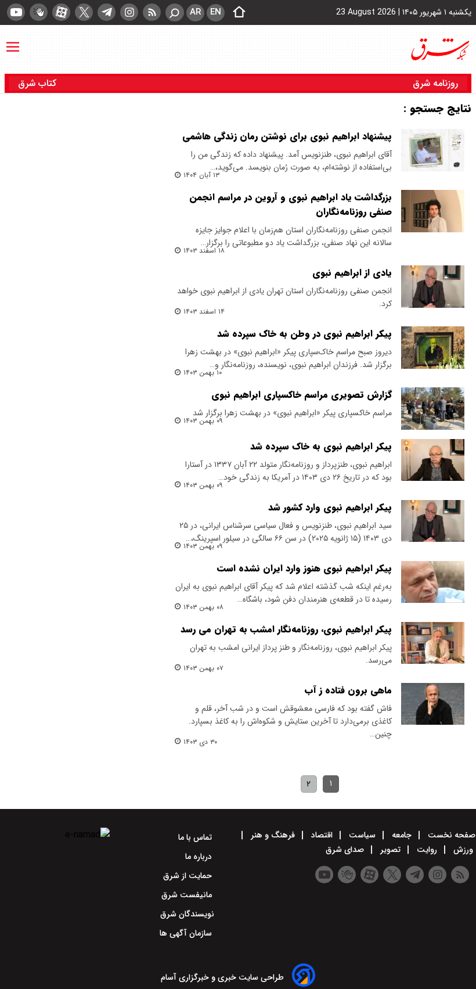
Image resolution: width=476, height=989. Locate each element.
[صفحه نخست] (235, 12)
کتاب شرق (38, 83)
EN (215, 12)
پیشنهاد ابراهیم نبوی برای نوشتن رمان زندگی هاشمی (287, 136)
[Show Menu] (13, 41)
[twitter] (84, 12)
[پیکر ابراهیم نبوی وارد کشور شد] (432, 521)
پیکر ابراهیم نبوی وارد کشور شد (330, 507)
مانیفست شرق (187, 895)
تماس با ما (196, 837)
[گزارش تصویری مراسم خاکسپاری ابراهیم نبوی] (432, 408)
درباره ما (199, 856)
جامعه (402, 835)
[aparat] (61, 12)
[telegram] (107, 12)
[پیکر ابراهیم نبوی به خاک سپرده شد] (432, 460)
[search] (174, 12)
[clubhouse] (39, 12)
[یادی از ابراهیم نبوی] (432, 286)
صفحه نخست (450, 835)
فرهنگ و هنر (272, 835)
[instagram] (129, 12)
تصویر (390, 849)
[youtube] (16, 12)
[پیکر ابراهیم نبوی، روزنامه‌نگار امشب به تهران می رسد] (432, 643)
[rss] (152, 12)
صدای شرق (346, 849)
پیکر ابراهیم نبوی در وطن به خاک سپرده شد (304, 333)
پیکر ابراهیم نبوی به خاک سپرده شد (321, 446)
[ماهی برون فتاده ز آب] (432, 704)
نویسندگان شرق (187, 914)
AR (195, 12)
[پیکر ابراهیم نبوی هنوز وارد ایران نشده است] (432, 582)
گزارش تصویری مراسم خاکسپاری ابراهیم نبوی (301, 394)
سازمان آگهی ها (187, 933)
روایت (426, 849)
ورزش (463, 849)
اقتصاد (322, 835)
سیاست (362, 835)
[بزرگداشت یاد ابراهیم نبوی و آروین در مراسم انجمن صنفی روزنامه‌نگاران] (432, 211)
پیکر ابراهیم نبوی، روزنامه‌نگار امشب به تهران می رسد (286, 629)
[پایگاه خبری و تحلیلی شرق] (439, 49)
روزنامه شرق (435, 83)
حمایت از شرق (188, 875)
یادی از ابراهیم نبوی (352, 272)
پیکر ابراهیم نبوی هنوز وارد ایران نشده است (304, 568)
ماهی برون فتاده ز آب (348, 690)
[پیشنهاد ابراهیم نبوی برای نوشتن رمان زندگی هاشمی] (432, 150)
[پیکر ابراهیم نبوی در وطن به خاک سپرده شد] (432, 347)
